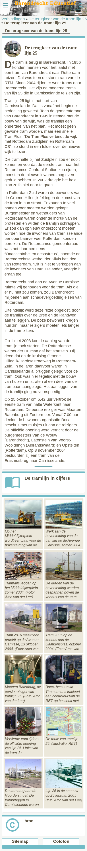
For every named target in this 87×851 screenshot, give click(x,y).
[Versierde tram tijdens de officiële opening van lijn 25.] (23, 735)
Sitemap (20, 841)
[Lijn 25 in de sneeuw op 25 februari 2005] (64, 787)
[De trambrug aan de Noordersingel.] (23, 787)
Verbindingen (13, 19)
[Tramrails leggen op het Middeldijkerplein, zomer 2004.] (23, 579)
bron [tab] (29, 821)
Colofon (61, 841)
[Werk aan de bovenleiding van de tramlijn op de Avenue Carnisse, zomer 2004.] (64, 527)
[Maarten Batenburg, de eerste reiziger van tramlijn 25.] (23, 683)
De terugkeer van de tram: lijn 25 (58, 19)
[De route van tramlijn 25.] (64, 735)
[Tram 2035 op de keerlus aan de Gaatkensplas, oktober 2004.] (64, 631)
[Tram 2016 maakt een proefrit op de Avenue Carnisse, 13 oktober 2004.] (23, 631)
